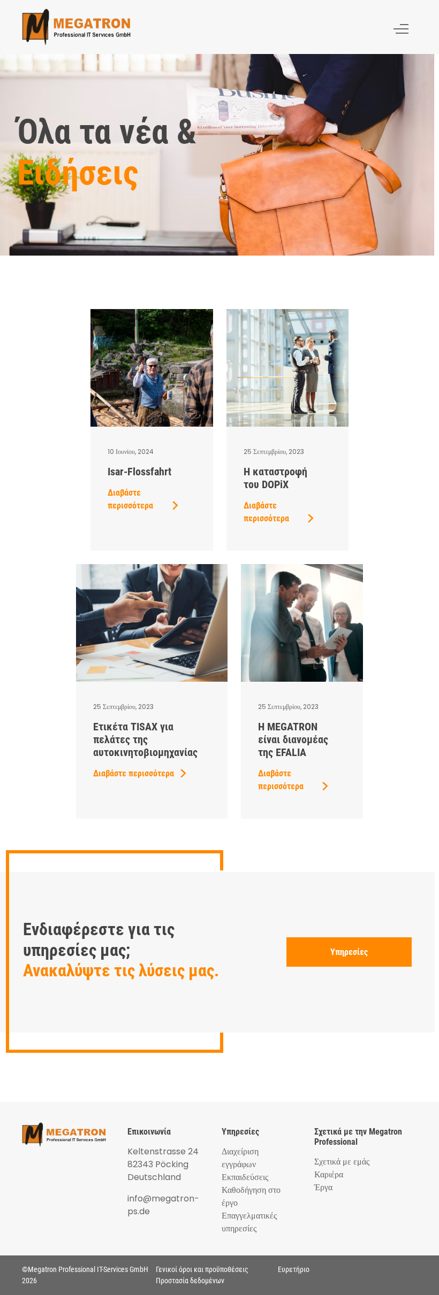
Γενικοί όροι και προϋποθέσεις (202, 1269)
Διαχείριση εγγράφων (240, 1157)
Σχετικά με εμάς (341, 1161)
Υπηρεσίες (349, 952)
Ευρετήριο (293, 1269)
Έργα (323, 1187)
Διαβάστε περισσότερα (130, 499)
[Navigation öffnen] (401, 27)
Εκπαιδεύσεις (245, 1177)
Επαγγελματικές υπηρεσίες (249, 1222)
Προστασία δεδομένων (190, 1280)
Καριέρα (328, 1174)
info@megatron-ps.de (163, 1204)
